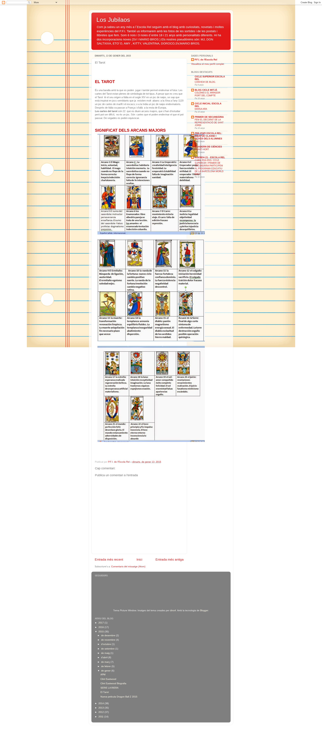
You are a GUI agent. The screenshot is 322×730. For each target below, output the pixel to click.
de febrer (106, 666)
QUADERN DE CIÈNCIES (208, 146)
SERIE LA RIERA (109, 688)
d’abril (104, 657)
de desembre (108, 635)
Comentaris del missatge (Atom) (128, 566)
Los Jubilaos (113, 19)
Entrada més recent (109, 559)
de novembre (108, 640)
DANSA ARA (201, 109)
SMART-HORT (202, 149)
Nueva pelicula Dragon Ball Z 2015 (118, 696)
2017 (101, 622)
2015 (101, 631)
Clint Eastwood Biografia (113, 683)
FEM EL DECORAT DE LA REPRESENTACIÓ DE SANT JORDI (209, 122)
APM (102, 674)
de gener (106, 670)
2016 (101, 627)
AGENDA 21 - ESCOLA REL (210, 157)
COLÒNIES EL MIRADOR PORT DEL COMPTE (207, 94)
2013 (101, 708)
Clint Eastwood (108, 679)
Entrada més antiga (169, 559)
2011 (101, 716)
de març (106, 662)
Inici (139, 559)
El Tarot (104, 692)
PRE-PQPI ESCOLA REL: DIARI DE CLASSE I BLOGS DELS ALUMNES (208, 136)
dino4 (173, 610)
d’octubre (106, 644)
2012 (101, 712)
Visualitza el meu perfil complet (207, 64)
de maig (105, 653)
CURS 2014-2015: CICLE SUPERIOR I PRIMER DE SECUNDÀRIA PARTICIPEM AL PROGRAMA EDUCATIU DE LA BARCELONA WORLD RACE (209, 167)
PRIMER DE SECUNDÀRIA (209, 117)
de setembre (108, 648)
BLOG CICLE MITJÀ (206, 90)
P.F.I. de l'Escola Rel (206, 59)
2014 (101, 703)
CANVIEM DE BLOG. (205, 82)
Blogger (204, 610)
